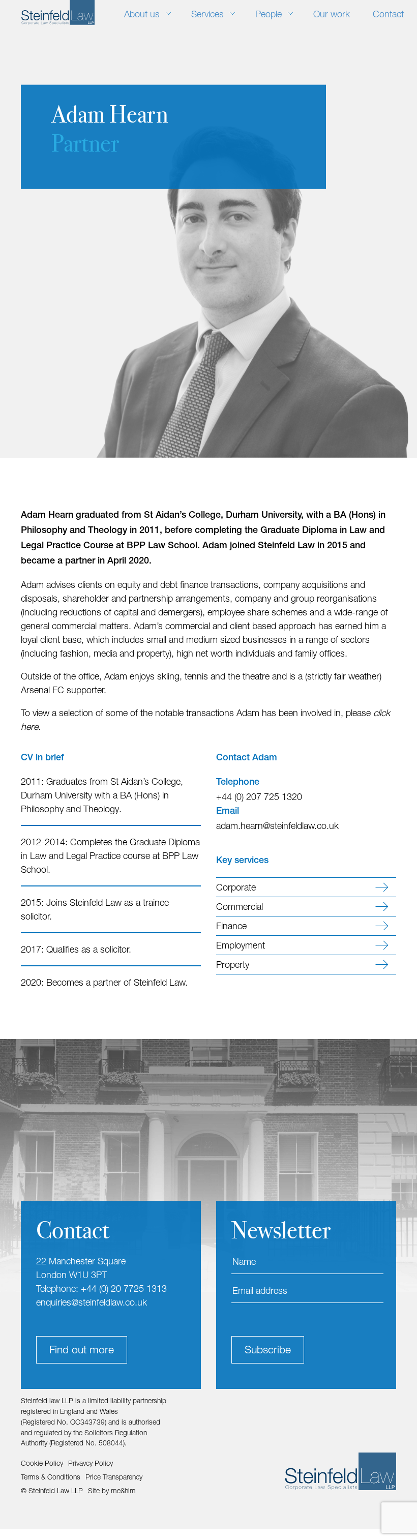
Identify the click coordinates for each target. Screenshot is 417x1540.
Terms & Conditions (50, 1477)
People (268, 14)
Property (232, 964)
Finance (231, 926)
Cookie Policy (42, 1463)
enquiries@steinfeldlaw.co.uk (91, 1302)
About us (142, 14)
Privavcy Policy (90, 1463)
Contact (388, 14)
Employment (240, 945)
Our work (331, 14)
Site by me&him (112, 1491)
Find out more (81, 1349)
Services (207, 14)
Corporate (236, 887)
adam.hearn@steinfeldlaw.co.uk (277, 825)
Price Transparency (113, 1477)
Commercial (239, 906)
